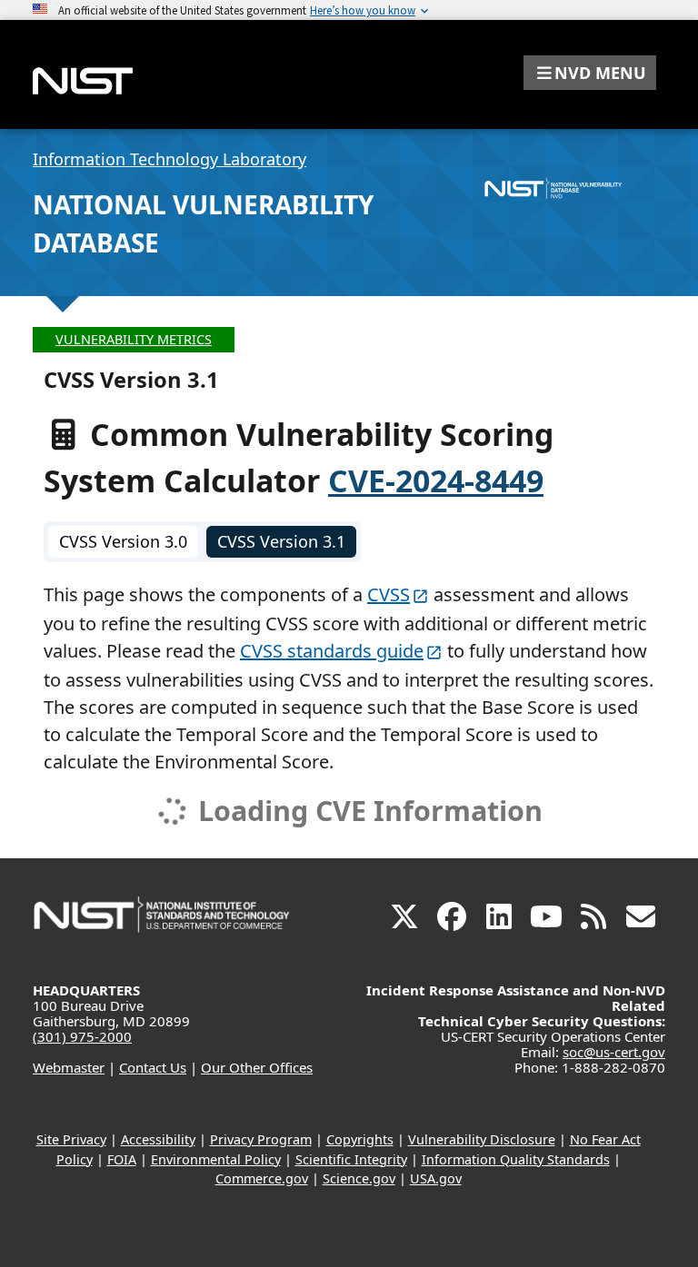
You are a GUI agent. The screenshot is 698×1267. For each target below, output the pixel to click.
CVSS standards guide (332, 650)
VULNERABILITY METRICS (133, 339)
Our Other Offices (257, 1067)
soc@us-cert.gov (614, 1052)
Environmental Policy (216, 1159)
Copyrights (360, 1139)
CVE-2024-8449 (435, 480)
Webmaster (69, 1067)
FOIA (121, 1159)
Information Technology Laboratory (169, 159)
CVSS (388, 594)
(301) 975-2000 (82, 1036)
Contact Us (152, 1067)
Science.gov (359, 1178)
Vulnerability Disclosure (481, 1139)
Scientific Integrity (351, 1159)
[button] (590, 72)
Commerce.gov (261, 1178)
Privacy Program (261, 1139)
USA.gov (436, 1178)
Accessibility (158, 1139)
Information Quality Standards (516, 1159)
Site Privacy (71, 1139)
